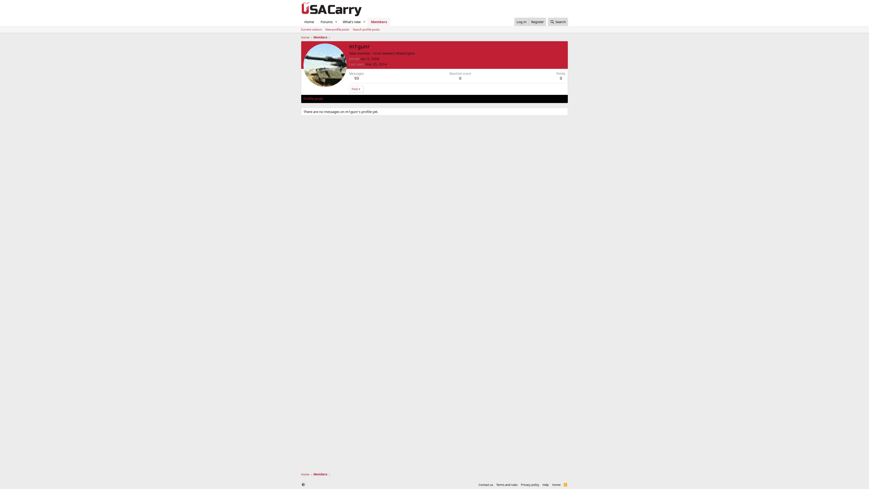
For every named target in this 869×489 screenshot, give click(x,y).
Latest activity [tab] (338, 98)
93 (356, 78)
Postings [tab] (360, 98)
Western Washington (398, 53)
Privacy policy (530, 485)
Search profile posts (366, 29)
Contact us (486, 485)
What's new (352, 21)
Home (309, 21)
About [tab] (376, 98)
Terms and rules (507, 485)
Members (379, 21)
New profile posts (337, 29)
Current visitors (311, 29)
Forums (327, 21)
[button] (336, 22)
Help (545, 485)
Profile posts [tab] (313, 98)
